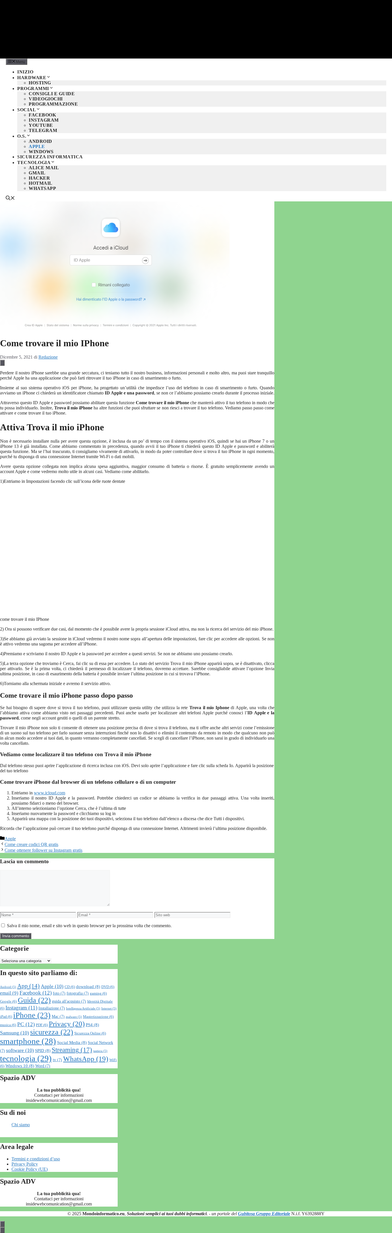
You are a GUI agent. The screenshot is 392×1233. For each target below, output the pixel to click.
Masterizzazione (98, 1017)
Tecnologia (34, 162)
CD (70, 987)
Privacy (67, 1024)
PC (26, 1024)
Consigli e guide (52, 93)
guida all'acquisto (69, 1001)
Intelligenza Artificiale (83, 1008)
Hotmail (41, 183)
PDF (42, 1025)
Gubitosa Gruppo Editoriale (264, 1213)
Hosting (40, 82)
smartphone (28, 1041)
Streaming (72, 1049)
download (88, 986)
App (28, 986)
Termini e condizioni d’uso (35, 1158)
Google (8, 1001)
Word (42, 1066)
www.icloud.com (49, 792)
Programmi (33, 88)
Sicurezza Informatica (50, 156)
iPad (6, 1017)
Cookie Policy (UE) (29, 1169)
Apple (37, 146)
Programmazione (53, 104)
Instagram (44, 120)
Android (40, 141)
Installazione (51, 1008)
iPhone (32, 1015)
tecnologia (26, 1058)
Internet (109, 1008)
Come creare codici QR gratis (31, 844)
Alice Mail (44, 167)
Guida (34, 1000)
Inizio (25, 71)
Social (26, 109)
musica (8, 1025)
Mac (58, 1016)
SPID (43, 1050)
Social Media (72, 1042)
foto (59, 993)
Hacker (39, 178)
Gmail (37, 172)
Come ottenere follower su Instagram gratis (43, 850)
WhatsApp (42, 188)
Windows (41, 151)
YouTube (41, 125)
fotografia (78, 993)
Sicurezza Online (90, 1033)
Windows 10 (19, 1065)
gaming (98, 993)
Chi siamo (20, 1124)
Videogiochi (46, 98)
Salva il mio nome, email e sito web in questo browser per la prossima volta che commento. (89, 925)
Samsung (14, 1033)
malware (74, 1016)
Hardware (31, 77)
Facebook (42, 114)
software (20, 1050)
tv (57, 1060)
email (9, 993)
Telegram (43, 130)
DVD (107, 987)
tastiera (100, 1051)
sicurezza (51, 1032)
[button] (10, 198)
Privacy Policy (24, 1164)
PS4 (92, 1024)
